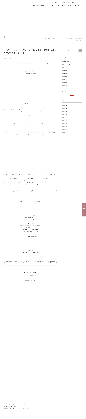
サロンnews (67, 61)
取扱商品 (66, 76)
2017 (65, 132)
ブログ (75, 6)
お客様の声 (80, 6)
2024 (65, 111)
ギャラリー (69, 6)
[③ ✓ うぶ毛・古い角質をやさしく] (80, 383)
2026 (65, 105)
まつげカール (67, 70)
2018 (65, 129)
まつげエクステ (68, 73)
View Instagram (43, 391)
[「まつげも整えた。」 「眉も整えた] (18, 383)
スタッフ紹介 (64, 6)
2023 (65, 114)
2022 (65, 117)
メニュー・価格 (44, 6)
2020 (65, 123)
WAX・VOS (67, 64)
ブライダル (67, 79)
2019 (65, 126)
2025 (65, 108)
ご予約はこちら (84, 208)
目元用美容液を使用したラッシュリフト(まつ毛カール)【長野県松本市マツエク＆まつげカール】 (17, 262)
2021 (65, 120)
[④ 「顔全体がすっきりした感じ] (68, 383)
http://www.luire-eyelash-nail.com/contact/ (30, 225)
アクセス (58, 6)
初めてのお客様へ (68, 82)
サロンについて (36, 6)
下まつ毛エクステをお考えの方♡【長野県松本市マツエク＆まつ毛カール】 (43, 262)
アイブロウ (67, 67)
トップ (31, 6)
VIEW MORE (19, 299)
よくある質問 (52, 6)
